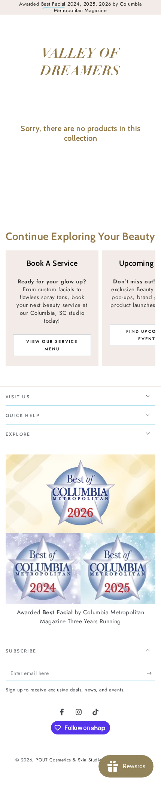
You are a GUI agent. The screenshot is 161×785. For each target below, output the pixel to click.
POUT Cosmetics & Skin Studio (68, 760)
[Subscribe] (151, 673)
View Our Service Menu (52, 345)
